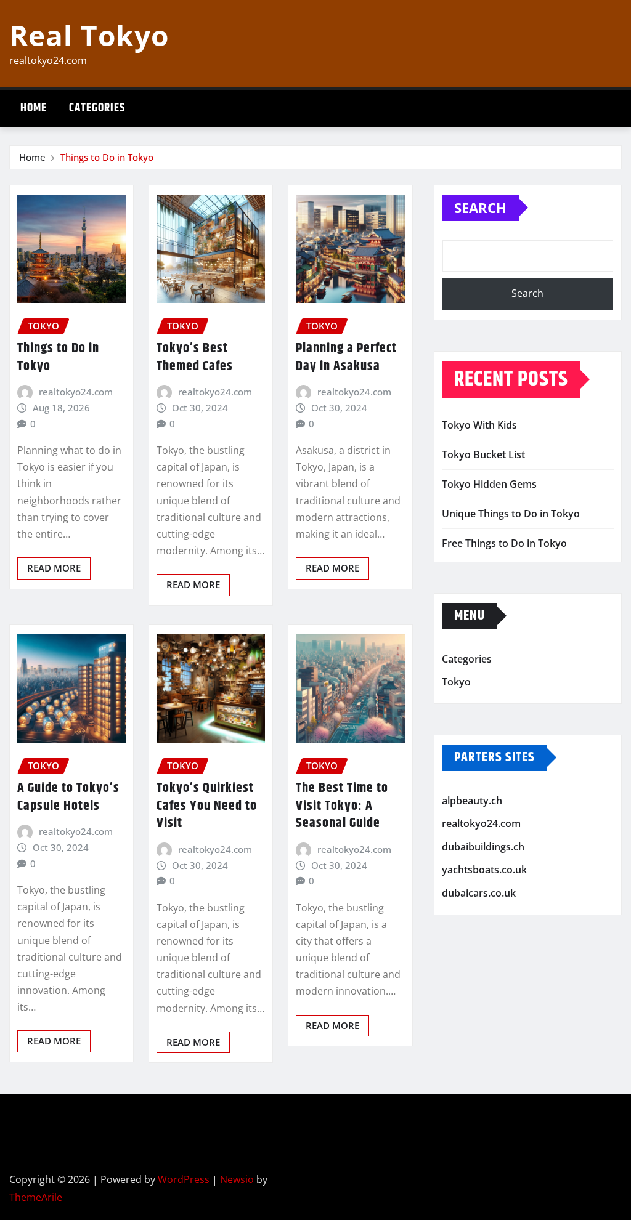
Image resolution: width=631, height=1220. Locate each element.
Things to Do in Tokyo (106, 157)
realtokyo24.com (76, 392)
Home (33, 108)
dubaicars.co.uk (479, 893)
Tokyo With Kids (479, 425)
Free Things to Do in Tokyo (504, 543)
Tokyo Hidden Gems (489, 484)
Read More (54, 568)
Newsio (237, 1179)
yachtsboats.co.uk (484, 870)
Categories (97, 108)
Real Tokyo (89, 35)
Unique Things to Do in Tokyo (511, 513)
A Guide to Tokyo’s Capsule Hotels (68, 797)
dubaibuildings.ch (483, 847)
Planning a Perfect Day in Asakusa (346, 357)
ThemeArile (35, 1197)
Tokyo (456, 682)
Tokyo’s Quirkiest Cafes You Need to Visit (207, 806)
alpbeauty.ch (472, 800)
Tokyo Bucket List (483, 454)
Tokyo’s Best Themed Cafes (195, 357)
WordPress (184, 1179)
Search (480, 207)
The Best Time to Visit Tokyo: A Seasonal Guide (342, 806)
